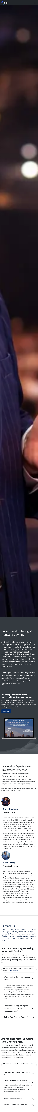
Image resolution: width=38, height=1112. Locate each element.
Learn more (6, 711)
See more (13, 970)
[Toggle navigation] (35, 3)
